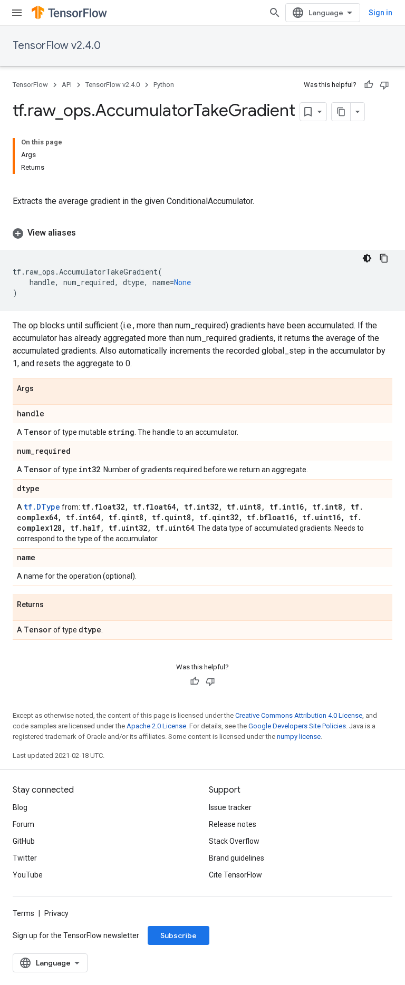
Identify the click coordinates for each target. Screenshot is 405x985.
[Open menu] (16, 12)
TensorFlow (30, 85)
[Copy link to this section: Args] (44, 389)
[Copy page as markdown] (341, 112)
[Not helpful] (384, 85)
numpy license (299, 736)
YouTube (28, 875)
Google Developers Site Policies (297, 726)
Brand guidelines (236, 858)
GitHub (24, 841)
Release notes (232, 824)
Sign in (380, 12)
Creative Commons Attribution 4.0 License (298, 715)
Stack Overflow (234, 841)
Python (163, 85)
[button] (202, 233)
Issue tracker (230, 807)
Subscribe (178, 935)
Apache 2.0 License (156, 726)
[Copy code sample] (383, 258)
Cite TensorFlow (235, 875)
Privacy (56, 913)
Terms (23, 913)
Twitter (25, 858)
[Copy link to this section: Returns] (54, 605)
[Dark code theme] (367, 258)
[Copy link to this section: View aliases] (86, 233)
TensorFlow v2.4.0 (57, 45)
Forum (23, 824)
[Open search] (274, 12)
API (67, 85)
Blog (20, 807)
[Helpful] (369, 85)
